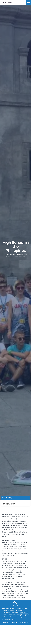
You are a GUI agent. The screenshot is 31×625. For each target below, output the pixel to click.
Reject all (14, 622)
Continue (5, 622)
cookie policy (24, 612)
